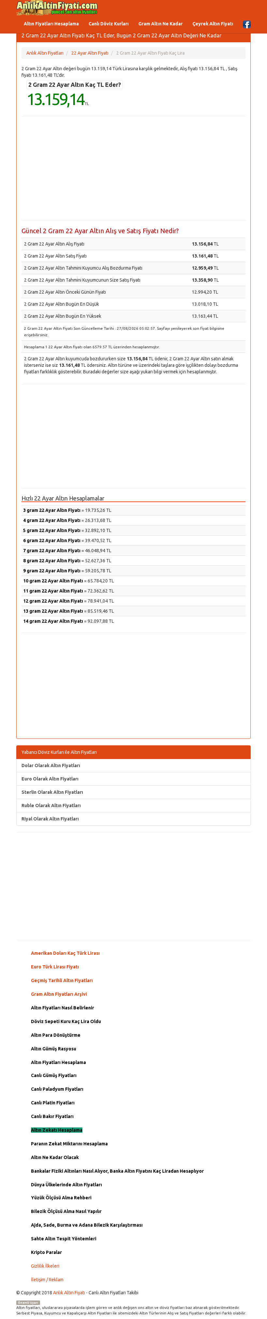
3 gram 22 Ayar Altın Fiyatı (51, 510)
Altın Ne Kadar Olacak (55, 1157)
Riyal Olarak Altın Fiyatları (50, 818)
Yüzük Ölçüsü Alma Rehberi (61, 1197)
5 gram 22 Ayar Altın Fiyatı (51, 530)
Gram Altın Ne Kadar (160, 23)
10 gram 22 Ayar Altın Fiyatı (53, 580)
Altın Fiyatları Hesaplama (51, 23)
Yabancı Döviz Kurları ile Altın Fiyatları (59, 752)
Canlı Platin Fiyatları (53, 1102)
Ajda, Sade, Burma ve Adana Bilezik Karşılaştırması (87, 1225)
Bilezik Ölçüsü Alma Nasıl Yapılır (66, 1211)
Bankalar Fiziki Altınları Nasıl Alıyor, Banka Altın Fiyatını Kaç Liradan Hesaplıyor (117, 1171)
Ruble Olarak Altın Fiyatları (51, 805)
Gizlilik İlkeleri (45, 1266)
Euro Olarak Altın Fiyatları (49, 778)
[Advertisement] (133, 168)
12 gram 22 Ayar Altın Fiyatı (53, 601)
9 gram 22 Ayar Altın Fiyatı (51, 570)
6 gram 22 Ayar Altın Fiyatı (51, 540)
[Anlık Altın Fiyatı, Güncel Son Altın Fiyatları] (57, 8)
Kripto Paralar (46, 1252)
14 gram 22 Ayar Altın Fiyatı (53, 621)
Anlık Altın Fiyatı (69, 1292)
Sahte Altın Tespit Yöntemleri (63, 1238)
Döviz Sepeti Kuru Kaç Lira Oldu (66, 1021)
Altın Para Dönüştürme (55, 1035)
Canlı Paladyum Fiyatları (57, 1089)
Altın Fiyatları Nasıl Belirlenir (62, 1007)
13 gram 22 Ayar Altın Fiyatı (53, 611)
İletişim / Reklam (47, 1279)
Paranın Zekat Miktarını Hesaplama (69, 1143)
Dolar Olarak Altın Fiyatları (50, 765)
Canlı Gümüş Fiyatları (54, 1075)
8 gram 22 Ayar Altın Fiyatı (51, 560)
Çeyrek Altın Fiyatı (212, 23)
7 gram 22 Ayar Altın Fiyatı (51, 550)
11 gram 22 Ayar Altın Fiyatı (53, 590)
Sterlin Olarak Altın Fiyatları (52, 792)
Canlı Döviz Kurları (109, 23)
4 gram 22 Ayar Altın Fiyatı (51, 520)
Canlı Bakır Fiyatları (52, 1116)
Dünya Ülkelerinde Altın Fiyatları (66, 1184)
